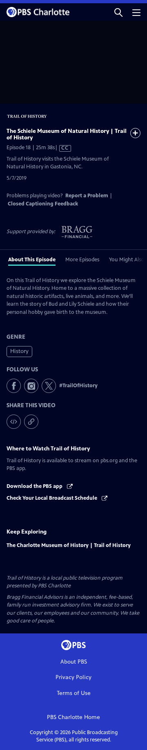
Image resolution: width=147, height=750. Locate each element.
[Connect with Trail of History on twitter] (49, 386)
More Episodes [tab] (82, 259)
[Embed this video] (14, 422)
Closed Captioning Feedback (43, 204)
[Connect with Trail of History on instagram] (31, 386)
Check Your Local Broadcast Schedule (52, 498)
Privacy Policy (73, 677)
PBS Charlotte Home (73, 717)
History (19, 351)
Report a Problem (86, 195)
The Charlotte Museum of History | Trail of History (69, 545)
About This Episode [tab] (32, 259)
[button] (118, 12)
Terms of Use (74, 693)
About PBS (73, 661)
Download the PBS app (35, 486)
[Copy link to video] (31, 422)
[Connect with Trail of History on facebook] (14, 386)
